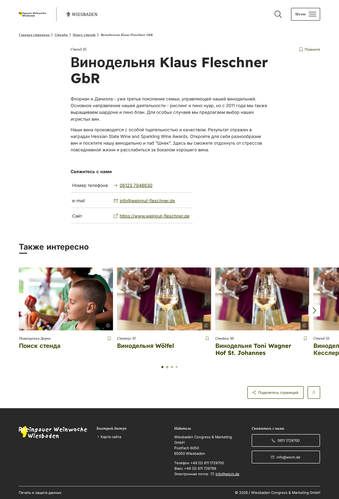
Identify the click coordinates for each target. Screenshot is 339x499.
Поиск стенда (39, 345)
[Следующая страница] (314, 310)
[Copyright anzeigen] (107, 324)
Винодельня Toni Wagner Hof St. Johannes (253, 349)
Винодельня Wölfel (145, 345)
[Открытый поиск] (278, 14)
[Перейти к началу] (314, 392)
